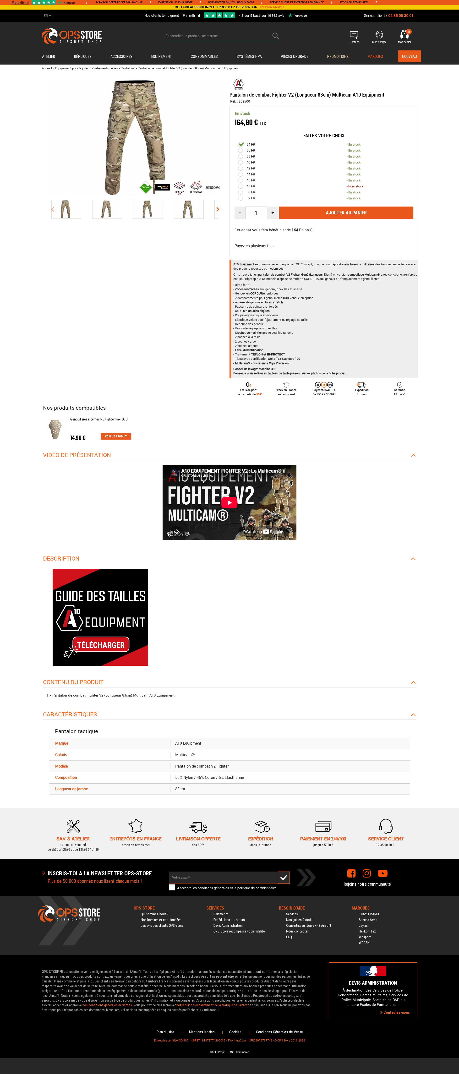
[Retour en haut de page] (453, 639)
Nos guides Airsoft (299, 920)
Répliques (83, 56)
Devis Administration (228, 925)
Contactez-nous (396, 1012)
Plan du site (165, 1032)
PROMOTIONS (338, 56)
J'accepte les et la (227, 887)
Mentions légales (202, 1032)
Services (292, 914)
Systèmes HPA (249, 56)
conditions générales (213, 887)
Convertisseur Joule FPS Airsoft (308, 925)
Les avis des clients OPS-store (162, 925)
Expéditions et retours (229, 920)
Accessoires (121, 56)
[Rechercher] (276, 36)
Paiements (221, 914)
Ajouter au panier (346, 213)
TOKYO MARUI (369, 914)
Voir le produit (116, 436)
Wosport (365, 937)
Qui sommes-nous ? (155, 914)
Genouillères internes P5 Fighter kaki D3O (99, 419)
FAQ (289, 937)
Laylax (363, 925)
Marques (375, 56)
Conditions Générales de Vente (279, 1032)
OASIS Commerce (238, 1052)
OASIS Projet (217, 1052)
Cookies (235, 1032)
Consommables (204, 56)
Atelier (48, 56)
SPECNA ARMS (270, 7)
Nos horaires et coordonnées (161, 920)
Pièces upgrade (294, 56)
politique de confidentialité (257, 887)
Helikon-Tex (367, 931)
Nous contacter (297, 931)
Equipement (161, 56)
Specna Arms (368, 920)
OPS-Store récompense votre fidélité (239, 931)
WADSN (364, 943)
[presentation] (52, 209)
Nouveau (409, 56)
